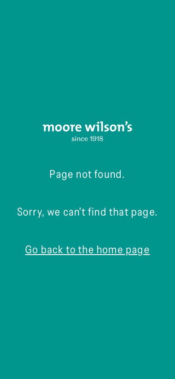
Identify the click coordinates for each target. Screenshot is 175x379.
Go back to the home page (87, 249)
